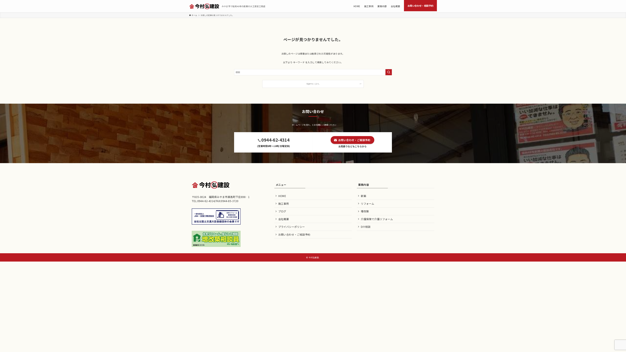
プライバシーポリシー (291, 227)
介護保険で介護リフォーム (377, 219)
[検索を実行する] (388, 72)
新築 (363, 196)
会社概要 (283, 219)
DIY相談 (365, 227)
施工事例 (283, 203)
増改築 (365, 211)
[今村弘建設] (204, 6)
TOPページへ (313, 83)
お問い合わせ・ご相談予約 (294, 234)
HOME (282, 196)
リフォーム (367, 203)
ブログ (282, 211)
